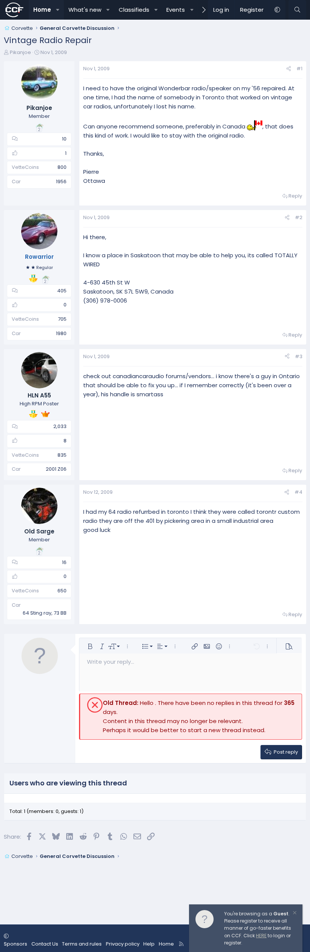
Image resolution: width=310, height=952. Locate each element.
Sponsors (15, 943)
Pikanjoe (20, 52)
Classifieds (134, 10)
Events (175, 10)
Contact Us (44, 943)
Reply (295, 195)
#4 (298, 492)
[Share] (289, 69)
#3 (298, 356)
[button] (58, 10)
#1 (299, 68)
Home (42, 10)
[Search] (297, 10)
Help (149, 943)
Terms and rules (82, 943)
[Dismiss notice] (294, 913)
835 (62, 455)
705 (62, 319)
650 (62, 590)
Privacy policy (123, 943)
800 (62, 167)
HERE (261, 935)
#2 (298, 217)
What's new (84, 10)
